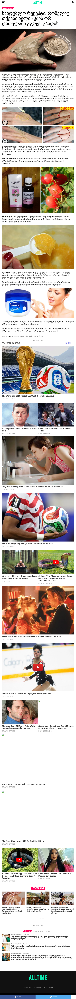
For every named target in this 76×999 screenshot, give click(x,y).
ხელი (41, 336)
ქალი (36, 336)
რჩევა (22, 336)
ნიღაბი (16, 336)
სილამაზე (29, 336)
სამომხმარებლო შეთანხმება (43, 987)
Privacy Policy (27, 987)
